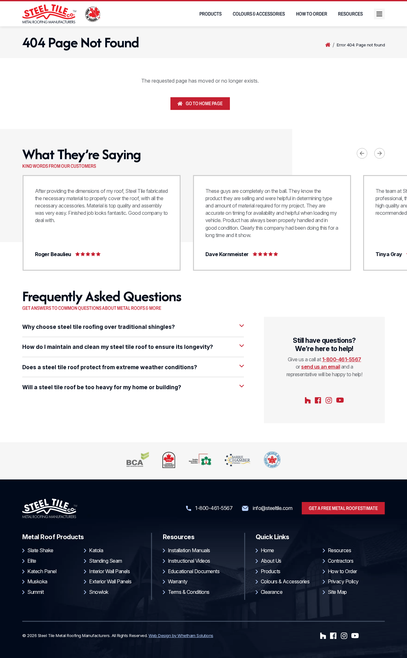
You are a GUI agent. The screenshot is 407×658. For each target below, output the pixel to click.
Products (210, 14)
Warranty (178, 581)
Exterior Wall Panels (110, 581)
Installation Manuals (189, 550)
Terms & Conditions (189, 591)
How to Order (311, 14)
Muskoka (37, 581)
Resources (350, 14)
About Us (271, 560)
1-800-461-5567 (341, 359)
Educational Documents (194, 571)
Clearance (272, 591)
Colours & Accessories (259, 14)
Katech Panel (41, 571)
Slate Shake (40, 550)
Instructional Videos (189, 560)
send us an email (320, 366)
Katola (96, 550)
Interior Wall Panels (109, 571)
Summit (35, 591)
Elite (31, 560)
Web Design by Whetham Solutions (180, 635)
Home (328, 45)
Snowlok (98, 591)
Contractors (341, 560)
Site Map (337, 591)
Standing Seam (105, 560)
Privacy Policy (343, 581)
